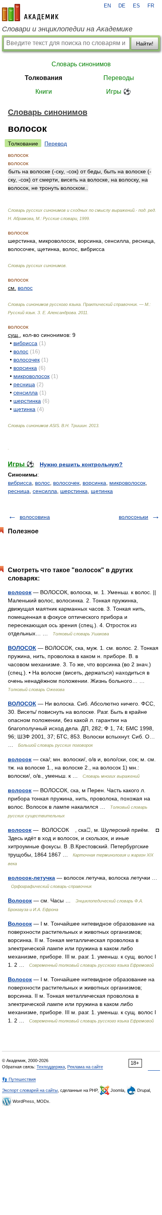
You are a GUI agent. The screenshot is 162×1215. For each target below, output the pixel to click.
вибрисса (25, 343)
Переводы (118, 78)
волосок (19, 592)
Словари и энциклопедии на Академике (67, 29)
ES (136, 6)
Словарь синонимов (81, 64)
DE (121, 6)
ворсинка (25, 368)
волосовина (35, 517)
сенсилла (25, 392)
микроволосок (31, 376)
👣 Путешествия (19, 1079)
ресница (24, 384)
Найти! (144, 43)
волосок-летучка (31, 878)
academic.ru (30, 12)
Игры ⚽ (118, 91)
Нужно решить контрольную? (81, 464)
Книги (43, 91)
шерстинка (27, 401)
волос (25, 288)
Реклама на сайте (85, 1066)
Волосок (20, 900)
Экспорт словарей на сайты (30, 1090)
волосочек (26, 359)
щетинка (24, 409)
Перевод (55, 143)
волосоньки (133, 517)
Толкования (43, 78)
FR (150, 6)
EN (107, 6)
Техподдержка (51, 1066)
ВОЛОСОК (22, 648)
